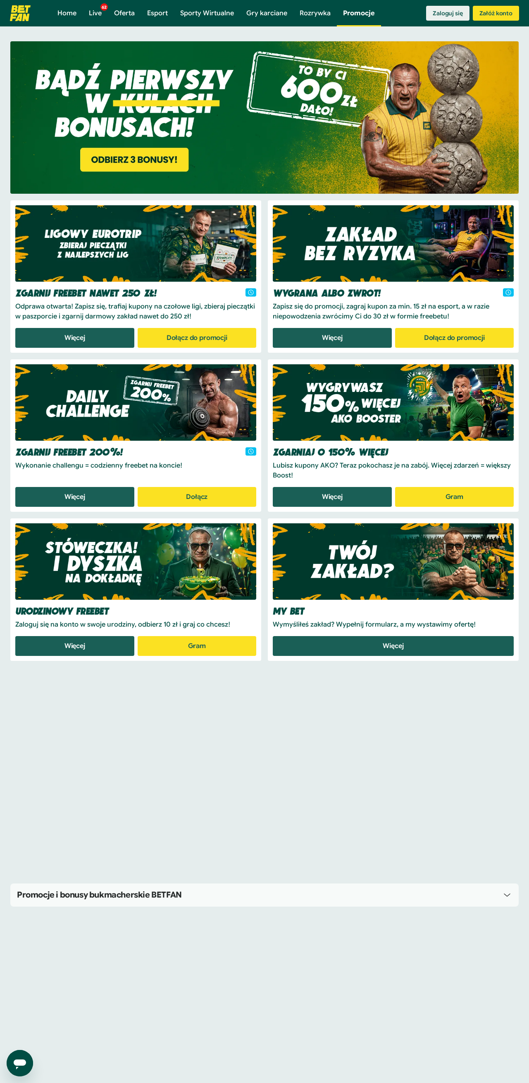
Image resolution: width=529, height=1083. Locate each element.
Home (66, 13)
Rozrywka (315, 13)
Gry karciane (266, 13)
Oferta (124, 13)
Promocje (359, 13)
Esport (157, 13)
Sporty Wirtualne (207, 13)
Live (98, 11)
